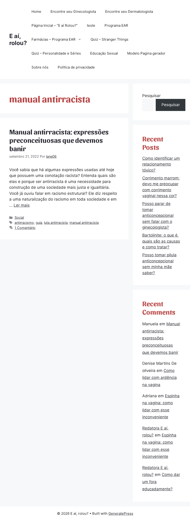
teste (91, 25)
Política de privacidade (76, 67)
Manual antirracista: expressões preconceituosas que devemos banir (59, 139)
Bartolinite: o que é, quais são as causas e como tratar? (161, 241)
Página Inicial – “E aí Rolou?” (55, 25)
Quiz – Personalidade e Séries (56, 53)
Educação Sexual (104, 53)
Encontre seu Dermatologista (129, 11)
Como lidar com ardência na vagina (159, 377)
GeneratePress (120, 513)
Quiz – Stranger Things (109, 39)
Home (36, 11)
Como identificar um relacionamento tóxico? (161, 164)
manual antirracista (84, 223)
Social (19, 217)
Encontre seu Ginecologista (73, 11)
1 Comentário (25, 228)
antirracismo (24, 223)
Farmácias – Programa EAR (54, 39)
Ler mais (22, 205)
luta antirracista (56, 223)
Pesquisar (151, 95)
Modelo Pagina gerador (146, 53)
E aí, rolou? (18, 39)
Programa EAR (116, 25)
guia (39, 223)
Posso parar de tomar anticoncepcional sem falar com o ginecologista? (158, 215)
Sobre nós (40, 67)
